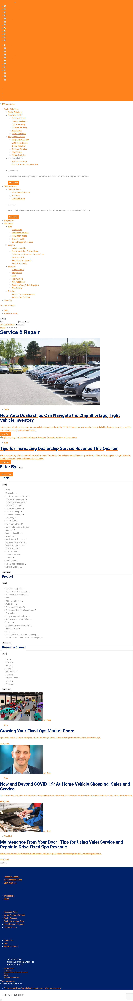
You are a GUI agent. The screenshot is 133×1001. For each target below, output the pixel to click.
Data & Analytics (19, 134)
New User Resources (15, 545)
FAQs (14, 276)
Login (6, 99)
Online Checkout (13, 555)
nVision (9, 632)
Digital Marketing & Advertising (25, 251)
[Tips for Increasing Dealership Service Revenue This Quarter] (38, 437)
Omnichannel (11, 551)
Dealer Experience (13, 508)
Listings (9, 622)
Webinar (9, 684)
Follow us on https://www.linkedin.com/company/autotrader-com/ (32, 988)
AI (6, 490)
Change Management (15, 499)
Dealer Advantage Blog (14, 921)
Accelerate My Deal (14, 588)
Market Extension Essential (17, 625)
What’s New (17, 288)
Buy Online (10, 493)
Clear (20, 467)
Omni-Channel (12, 548)
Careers (6, 975)
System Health (18, 239)
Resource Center (11, 912)
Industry (9, 530)
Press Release (12, 678)
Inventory (10, 536)
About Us (8, 300)
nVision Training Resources (23, 294)
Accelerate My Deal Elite (16, 592)
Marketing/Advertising (15, 539)
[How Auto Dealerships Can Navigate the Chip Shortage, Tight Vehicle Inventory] (50, 404)
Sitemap (6, 974)
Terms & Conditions (9, 968)
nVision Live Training (21, 297)
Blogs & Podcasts (19, 263)
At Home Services (13, 601)
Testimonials (17, 279)
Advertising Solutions (21, 192)
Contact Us (8, 940)
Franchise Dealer (15, 115)
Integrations (9, 220)
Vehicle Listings (12, 567)
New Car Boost (12, 628)
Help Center (17, 230)
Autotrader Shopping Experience (20, 610)
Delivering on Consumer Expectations (28, 254)
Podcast (9, 675)
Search (21, 322)
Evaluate (11, 266)
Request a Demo (11, 946)
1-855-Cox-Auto (10, 88)
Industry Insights (19, 248)
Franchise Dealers (11, 877)
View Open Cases (19, 236)
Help (6, 85)
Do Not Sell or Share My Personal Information (16, 972)
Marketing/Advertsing (15, 542)
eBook (8, 665)
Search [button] (3, 318)
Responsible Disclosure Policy (11, 977)
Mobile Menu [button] (20, 325)
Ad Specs (16, 195)
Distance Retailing (19, 127)
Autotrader (10, 604)
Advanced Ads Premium (16, 595)
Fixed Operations (13, 524)
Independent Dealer (16, 137)
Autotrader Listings (14, 607)
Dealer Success (10, 918)
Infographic (10, 672)
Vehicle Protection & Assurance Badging (23, 638)
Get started (5, 305)
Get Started (9, 96)
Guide (6, 409)
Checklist (10, 662)
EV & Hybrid (11, 521)
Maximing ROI (18, 257)
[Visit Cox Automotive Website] (13, 995)
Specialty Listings (19, 161)
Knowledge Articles (20, 233)
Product (9, 558)
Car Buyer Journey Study (16, 496)
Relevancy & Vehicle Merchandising (21, 635)
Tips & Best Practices (15, 564)
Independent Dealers (13, 880)
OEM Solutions (10, 186)
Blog (6, 442)
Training (11, 291)
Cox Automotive (7, 1)
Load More (4, 863)
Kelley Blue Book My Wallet (17, 619)
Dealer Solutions (11, 109)
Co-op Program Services (22, 242)
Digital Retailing (18, 124)
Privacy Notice (7, 970)
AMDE (8, 598)
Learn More (13, 183)
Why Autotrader (18, 282)
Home (2, 328)
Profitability (11, 561)
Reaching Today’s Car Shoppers (25, 285)
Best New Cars (10, 927)
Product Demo (18, 270)
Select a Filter (7, 474)
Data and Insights (13, 505)
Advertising (17, 131)
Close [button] (27, 322)
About (6, 899)
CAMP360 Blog (18, 198)
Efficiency (10, 518)
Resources (8, 223)
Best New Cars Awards (21, 260)
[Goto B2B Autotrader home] (7, 981)
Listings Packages (19, 121)
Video (8, 681)
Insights (11, 245)
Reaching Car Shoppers (14, 924)
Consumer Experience (15, 502)
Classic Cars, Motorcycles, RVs (25, 164)
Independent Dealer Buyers (17, 527)
